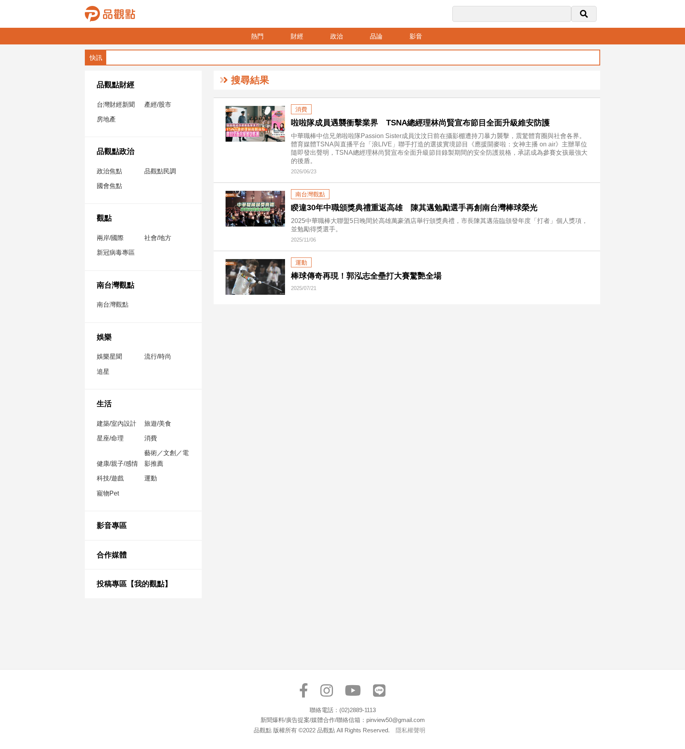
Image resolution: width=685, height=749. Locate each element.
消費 (150, 438)
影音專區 (112, 525)
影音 (415, 36)
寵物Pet (108, 493)
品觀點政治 (115, 151)
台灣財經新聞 (116, 104)
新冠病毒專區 (116, 252)
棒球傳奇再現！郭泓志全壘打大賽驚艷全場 (366, 275)
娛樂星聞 (109, 356)
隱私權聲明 (410, 730)
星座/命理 (110, 438)
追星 (103, 371)
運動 (150, 478)
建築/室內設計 (116, 423)
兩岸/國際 (110, 237)
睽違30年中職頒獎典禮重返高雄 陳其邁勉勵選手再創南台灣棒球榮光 (414, 207)
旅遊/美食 (157, 423)
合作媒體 (112, 555)
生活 (104, 403)
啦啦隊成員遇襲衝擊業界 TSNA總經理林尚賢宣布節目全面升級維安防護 (420, 122)
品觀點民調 (160, 171)
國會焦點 (109, 185)
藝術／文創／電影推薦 (166, 458)
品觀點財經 (115, 85)
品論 (376, 36)
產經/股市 (157, 104)
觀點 (104, 218)
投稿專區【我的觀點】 (134, 584)
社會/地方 (157, 237)
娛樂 (104, 337)
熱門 (257, 36)
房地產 (106, 119)
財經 (297, 36)
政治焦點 (109, 171)
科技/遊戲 (110, 478)
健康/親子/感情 (117, 463)
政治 (336, 36)
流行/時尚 (157, 356)
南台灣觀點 (115, 285)
